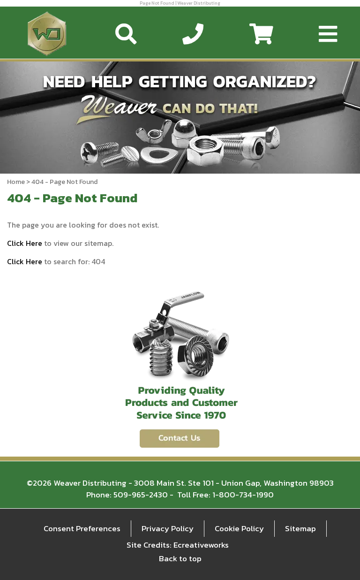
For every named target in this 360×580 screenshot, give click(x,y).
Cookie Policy (239, 528)
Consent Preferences (82, 528)
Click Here (24, 243)
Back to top (180, 558)
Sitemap (300, 528)
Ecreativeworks (201, 545)
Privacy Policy (168, 528)
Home (16, 182)
